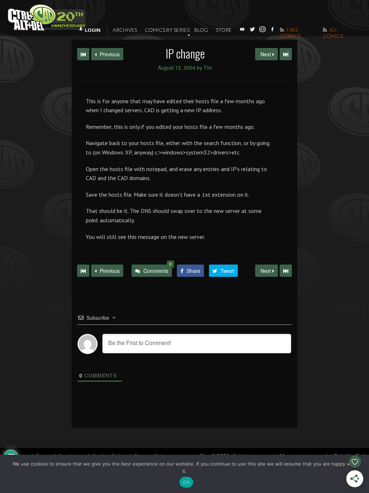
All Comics (333, 33)
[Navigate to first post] (83, 54)
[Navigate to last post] (286, 54)
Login (93, 30)
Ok (186, 482)
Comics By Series (167, 30)
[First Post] (83, 271)
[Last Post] (286, 271)
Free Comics (290, 33)
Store (224, 30)
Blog (201, 30)
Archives (125, 30)
